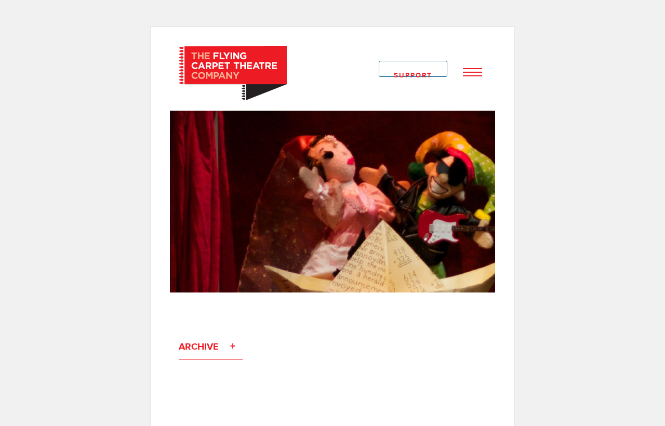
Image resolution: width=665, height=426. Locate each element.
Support (413, 74)
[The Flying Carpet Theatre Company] (233, 72)
